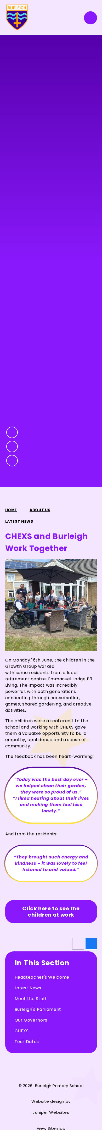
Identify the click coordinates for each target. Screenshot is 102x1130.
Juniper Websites (51, 1112)
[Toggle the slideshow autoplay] (12, 460)
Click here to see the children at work (51, 911)
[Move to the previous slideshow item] (12, 432)
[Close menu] (90, 17)
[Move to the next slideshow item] (12, 446)
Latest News (19, 521)
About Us (40, 509)
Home (11, 509)
